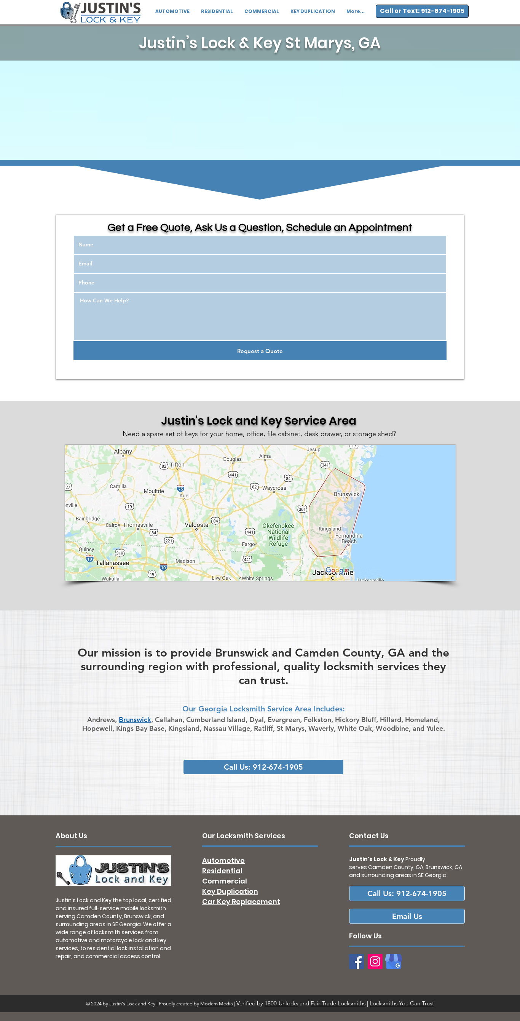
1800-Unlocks (281, 1003)
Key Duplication (230, 891)
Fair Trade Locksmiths (338, 1003)
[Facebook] (356, 961)
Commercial (224, 881)
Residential (222, 871)
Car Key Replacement (241, 901)
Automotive (223, 860)
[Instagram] (375, 961)
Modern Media (216, 1004)
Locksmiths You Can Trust (402, 1003)
